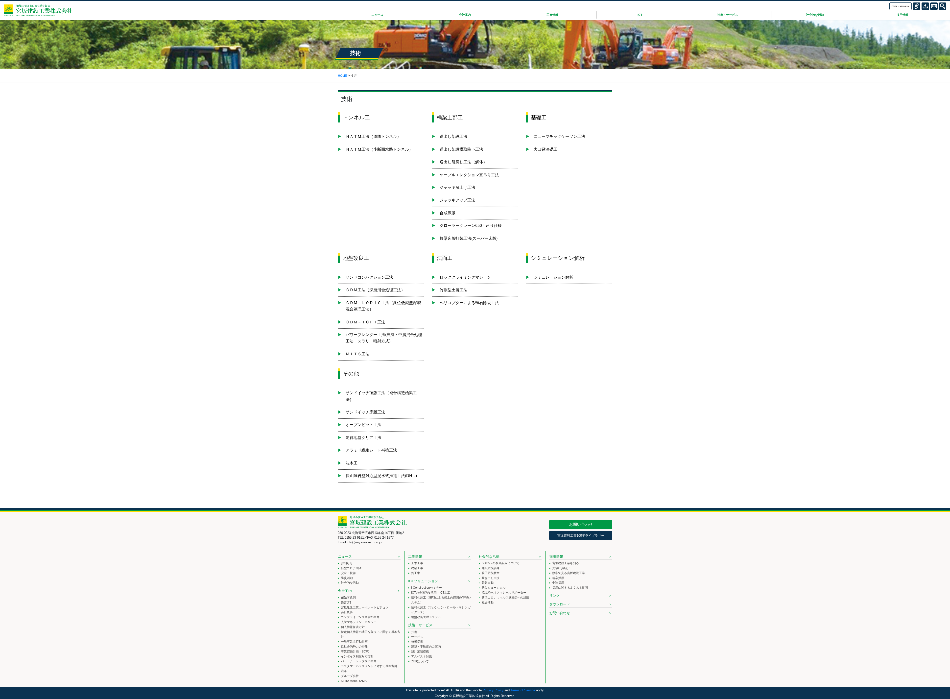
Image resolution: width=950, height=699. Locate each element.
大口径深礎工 (545, 149)
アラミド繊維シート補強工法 (371, 450)
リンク (554, 596)
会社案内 (345, 591)
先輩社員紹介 (561, 568)
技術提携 (417, 641)
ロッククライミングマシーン (465, 277)
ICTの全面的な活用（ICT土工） (432, 592)
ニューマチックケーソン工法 (559, 136)
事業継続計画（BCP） (356, 651)
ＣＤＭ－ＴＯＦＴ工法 (365, 322)
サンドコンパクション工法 (369, 277)
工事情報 (415, 556)
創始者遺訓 (348, 597)
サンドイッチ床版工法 (365, 412)
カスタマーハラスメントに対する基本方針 (369, 666)
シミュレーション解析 (553, 277)
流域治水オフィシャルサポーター (504, 592)
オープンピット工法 (363, 425)
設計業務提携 (420, 651)
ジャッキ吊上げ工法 (457, 187)
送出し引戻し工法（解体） (463, 162)
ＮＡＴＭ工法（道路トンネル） (373, 136)
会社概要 (347, 612)
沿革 (344, 671)
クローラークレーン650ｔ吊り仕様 (471, 225)
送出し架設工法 (453, 136)
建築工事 (417, 568)
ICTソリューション (423, 581)
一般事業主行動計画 (354, 641)
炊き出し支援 (490, 578)
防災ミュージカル (493, 587)
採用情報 (556, 556)
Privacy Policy (493, 690)
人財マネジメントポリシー (359, 622)
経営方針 (347, 602)
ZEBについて (420, 661)
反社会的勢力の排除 (354, 646)
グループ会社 (350, 676)
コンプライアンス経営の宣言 (360, 617)
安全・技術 (348, 573)
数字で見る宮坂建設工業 (568, 573)
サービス (417, 637)
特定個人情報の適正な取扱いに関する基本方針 (370, 634)
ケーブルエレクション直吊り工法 (469, 175)
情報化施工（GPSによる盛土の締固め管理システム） (441, 600)
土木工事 (417, 563)
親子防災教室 (490, 573)
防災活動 (347, 578)
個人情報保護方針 (353, 627)
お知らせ (347, 563)
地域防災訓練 (490, 568)
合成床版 (447, 213)
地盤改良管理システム (426, 617)
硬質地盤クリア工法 (363, 437)
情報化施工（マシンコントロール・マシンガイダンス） (441, 610)
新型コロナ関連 (351, 568)
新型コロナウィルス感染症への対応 (505, 597)
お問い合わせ (581, 524)
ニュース (345, 556)
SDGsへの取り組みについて (500, 563)
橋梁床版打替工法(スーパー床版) (469, 238)
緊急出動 (488, 582)
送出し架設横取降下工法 (461, 149)
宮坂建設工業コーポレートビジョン (364, 607)
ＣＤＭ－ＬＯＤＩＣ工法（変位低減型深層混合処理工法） (383, 306)
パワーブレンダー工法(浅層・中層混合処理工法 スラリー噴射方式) (384, 338)
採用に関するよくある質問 (570, 587)
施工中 (415, 573)
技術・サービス (420, 625)
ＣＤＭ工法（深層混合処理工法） (375, 290)
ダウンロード (559, 604)
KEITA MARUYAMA (354, 681)
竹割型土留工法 (453, 290)
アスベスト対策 (421, 656)
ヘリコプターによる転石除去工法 (469, 303)
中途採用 (558, 582)
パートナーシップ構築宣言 (359, 661)
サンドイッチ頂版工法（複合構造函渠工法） (381, 396)
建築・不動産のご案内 (426, 646)
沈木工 (351, 463)
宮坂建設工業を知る (565, 563)
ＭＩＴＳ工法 (357, 354)
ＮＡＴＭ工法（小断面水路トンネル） (379, 149)
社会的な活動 (350, 582)
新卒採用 (558, 578)
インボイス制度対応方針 (357, 656)
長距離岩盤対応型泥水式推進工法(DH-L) (381, 476)
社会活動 (488, 602)
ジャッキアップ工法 (457, 200)
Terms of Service (523, 690)
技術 (414, 632)
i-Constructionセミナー (426, 587)
